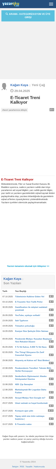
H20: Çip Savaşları (24, 384)
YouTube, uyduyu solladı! (27, 315)
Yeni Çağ (38, 85)
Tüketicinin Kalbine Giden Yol (29, 296)
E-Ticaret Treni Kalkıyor (25, 100)
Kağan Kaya (19, 85)
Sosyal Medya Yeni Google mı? (30, 398)
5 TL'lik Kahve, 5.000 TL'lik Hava (31, 347)
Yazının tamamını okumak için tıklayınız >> (28, 266)
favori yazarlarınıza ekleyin (15, 110)
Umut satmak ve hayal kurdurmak (31, 403)
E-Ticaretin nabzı (23, 424)
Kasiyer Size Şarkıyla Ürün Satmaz (31, 331)
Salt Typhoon (21, 320)
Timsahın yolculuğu (25, 326)
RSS (22, 466)
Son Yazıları (12, 283)
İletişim (15, 466)
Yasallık (29, 466)
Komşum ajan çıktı (24, 411)
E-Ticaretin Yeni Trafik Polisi (29, 302)
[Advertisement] (28, 51)
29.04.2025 (21, 91)
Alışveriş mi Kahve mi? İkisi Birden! (32, 360)
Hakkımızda (39, 466)
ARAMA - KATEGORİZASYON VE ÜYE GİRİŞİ (29, 16)
